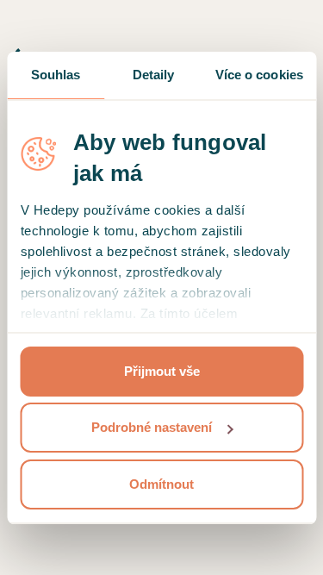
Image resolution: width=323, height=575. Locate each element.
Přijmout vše (162, 371)
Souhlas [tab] (56, 74)
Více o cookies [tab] (259, 74)
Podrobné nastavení (151, 427)
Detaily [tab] (154, 74)
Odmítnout (161, 484)
